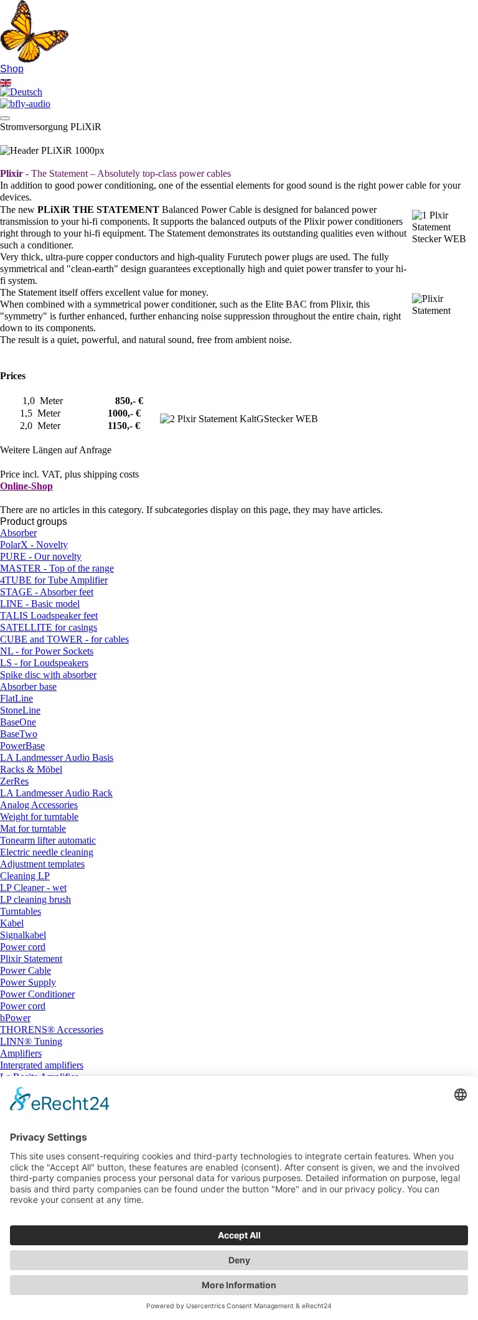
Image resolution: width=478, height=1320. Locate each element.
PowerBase (22, 746)
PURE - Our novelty (41, 556)
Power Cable (25, 970)
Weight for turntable (39, 817)
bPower (15, 1018)
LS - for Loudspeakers (44, 663)
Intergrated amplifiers (41, 1065)
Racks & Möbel (31, 769)
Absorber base (28, 686)
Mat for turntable (33, 828)
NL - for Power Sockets (46, 651)
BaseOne (18, 722)
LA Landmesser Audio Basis (56, 757)
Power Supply (28, 982)
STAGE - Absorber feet (46, 592)
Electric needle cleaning (46, 852)
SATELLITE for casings (48, 627)
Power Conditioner (37, 994)
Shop (12, 68)
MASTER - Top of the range (57, 568)
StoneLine (20, 710)
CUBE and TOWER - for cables (64, 639)
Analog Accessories (39, 805)
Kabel (12, 923)
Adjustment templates (42, 864)
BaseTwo (18, 734)
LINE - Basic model (40, 604)
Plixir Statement (31, 958)
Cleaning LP (25, 876)
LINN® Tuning (31, 1041)
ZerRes (14, 781)
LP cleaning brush (35, 899)
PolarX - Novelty (34, 544)
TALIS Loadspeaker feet (49, 615)
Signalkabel (23, 935)
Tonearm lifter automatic (48, 840)
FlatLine (16, 698)
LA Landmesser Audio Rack (56, 793)
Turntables (20, 911)
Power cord (22, 947)
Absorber (18, 533)
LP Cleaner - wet (33, 887)
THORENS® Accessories (51, 1029)
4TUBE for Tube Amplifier (54, 580)
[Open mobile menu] (5, 118)
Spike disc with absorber (48, 675)
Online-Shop (26, 486)
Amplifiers (21, 1053)
